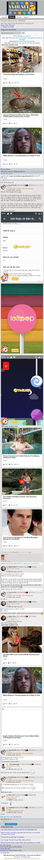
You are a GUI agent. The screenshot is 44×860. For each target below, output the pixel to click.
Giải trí (10, 171)
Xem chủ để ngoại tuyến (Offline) (11, 847)
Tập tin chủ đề (9, 173)
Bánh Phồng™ (18, 589)
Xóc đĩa (19, 17)
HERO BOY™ (18, 563)
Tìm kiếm (3, 173)
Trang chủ (4, 17)
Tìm (23, 33)
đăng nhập (9, 817)
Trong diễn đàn (5, 848)
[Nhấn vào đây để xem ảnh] (22, 247)
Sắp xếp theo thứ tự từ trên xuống (11, 850)
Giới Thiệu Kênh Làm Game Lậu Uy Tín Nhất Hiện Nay (19, 829)
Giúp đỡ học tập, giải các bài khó (21, 43)
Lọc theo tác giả (5, 845)
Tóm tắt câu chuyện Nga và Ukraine (12, 837)
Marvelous (27, 563)
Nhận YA (26, 17)
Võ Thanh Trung (25, 857)
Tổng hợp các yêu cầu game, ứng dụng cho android (25, 38)
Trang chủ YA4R (8, 27)
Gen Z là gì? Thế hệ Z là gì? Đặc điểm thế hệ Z (16, 840)
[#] (24, 185)
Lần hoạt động (5, 169)
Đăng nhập (4, 25)
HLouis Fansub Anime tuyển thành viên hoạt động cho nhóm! (21, 843)
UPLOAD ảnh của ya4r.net (22, 36)
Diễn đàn (4, 171)
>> (5, 179)
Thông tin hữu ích (19, 171)
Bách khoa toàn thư (22, 41)
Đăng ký (12, 25)
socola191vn (35, 563)
